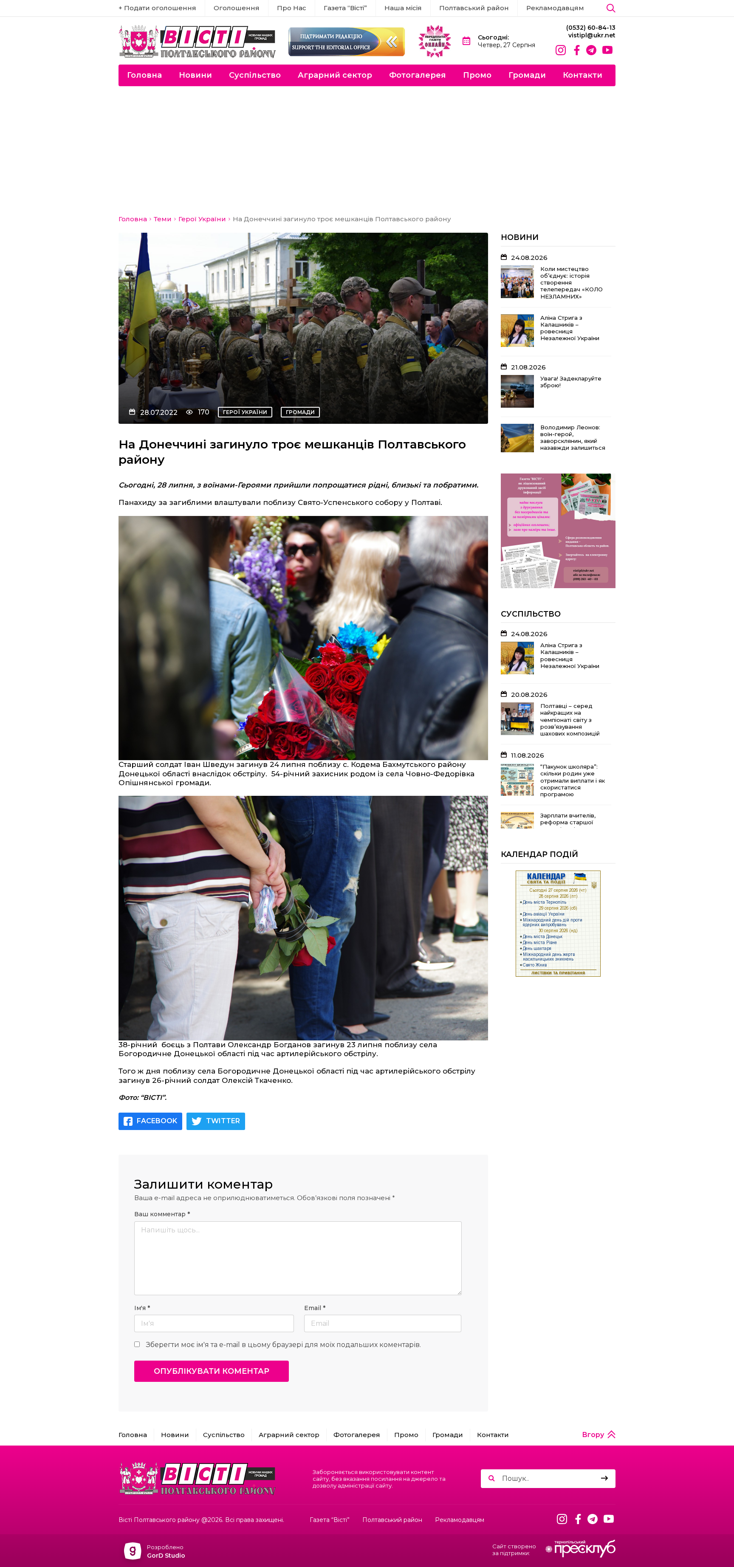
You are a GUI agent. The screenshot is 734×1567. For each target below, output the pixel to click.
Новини (195, 75)
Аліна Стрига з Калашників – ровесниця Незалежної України (569, 328)
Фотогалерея (417, 75)
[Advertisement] (367, 149)
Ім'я (142, 1308)
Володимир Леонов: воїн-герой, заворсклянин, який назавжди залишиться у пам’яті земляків (572, 441)
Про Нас (291, 8)
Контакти (582, 75)
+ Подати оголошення (157, 8)
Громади (527, 75)
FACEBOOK (157, 1121)
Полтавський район (474, 8)
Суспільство (255, 75)
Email (314, 1308)
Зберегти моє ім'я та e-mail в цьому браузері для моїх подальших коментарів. (283, 1345)
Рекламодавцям (555, 8)
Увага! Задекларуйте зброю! (570, 382)
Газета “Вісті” (345, 8)
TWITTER (223, 1121)
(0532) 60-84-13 (590, 27)
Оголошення (237, 8)
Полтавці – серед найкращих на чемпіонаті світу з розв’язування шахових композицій (570, 719)
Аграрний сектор (335, 75)
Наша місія (403, 8)
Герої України (245, 412)
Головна (144, 75)
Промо (477, 75)
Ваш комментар (162, 1214)
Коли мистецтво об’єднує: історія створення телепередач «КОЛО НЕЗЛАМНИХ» (571, 282)
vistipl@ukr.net (591, 35)
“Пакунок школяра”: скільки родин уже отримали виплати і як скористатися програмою (572, 780)
